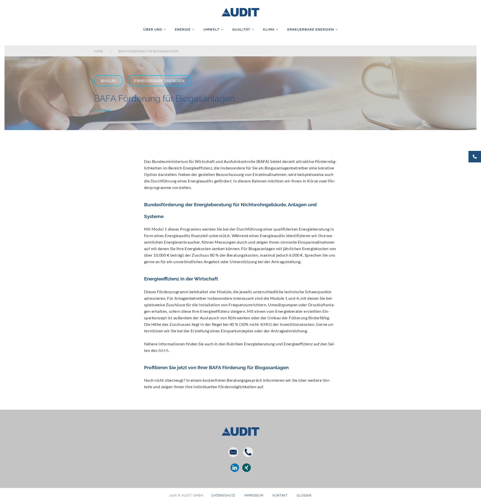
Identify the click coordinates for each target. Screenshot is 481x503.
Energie (183, 29)
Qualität (241, 29)
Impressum (253, 495)
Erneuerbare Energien (310, 29)
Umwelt (211, 29)
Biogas (108, 80)
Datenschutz (223, 495)
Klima (269, 29)
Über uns (152, 29)
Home (98, 51)
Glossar (304, 495)
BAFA (163, 350)
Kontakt (280, 495)
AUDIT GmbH (240, 11)
